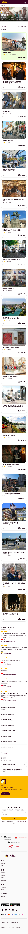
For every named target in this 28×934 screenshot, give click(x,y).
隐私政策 (20, 821)
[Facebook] (6, 910)
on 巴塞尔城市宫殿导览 (6, 664)
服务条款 (24, 821)
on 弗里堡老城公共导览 (6, 653)
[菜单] (25, 2)
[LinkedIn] (2, 910)
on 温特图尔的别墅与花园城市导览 (8, 641)
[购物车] (22, 2)
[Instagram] (13, 910)
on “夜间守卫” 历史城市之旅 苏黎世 (8, 674)
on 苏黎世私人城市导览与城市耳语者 (8, 700)
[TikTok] (17, 910)
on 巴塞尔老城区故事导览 (6, 686)
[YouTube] (9, 910)
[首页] (4, 2)
